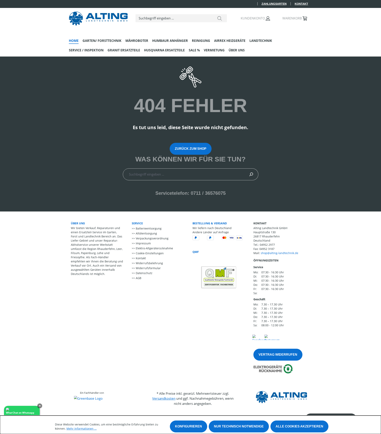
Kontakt (301, 3)
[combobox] (174, 18)
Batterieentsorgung (148, 228)
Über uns (78, 223)
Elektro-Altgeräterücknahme (154, 248)
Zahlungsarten (274, 3)
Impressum (143, 243)
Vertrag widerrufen (278, 354)
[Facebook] (259, 337)
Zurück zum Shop (190, 148)
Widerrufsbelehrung (149, 263)
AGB (138, 278)
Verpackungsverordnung (151, 238)
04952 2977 (267, 245)
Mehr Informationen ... (81, 428)
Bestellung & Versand (209, 223)
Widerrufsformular (148, 268)
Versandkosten (163, 398)
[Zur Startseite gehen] (98, 17)
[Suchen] (220, 18)
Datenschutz (143, 273)
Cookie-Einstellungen (149, 253)
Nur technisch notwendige (239, 426)
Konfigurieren (188, 426)
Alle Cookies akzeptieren (299, 426)
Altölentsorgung (146, 233)
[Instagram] (272, 337)
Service (137, 223)
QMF (195, 252)
